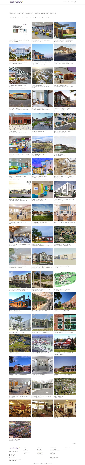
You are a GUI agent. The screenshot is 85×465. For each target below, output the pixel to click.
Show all (74, 443)
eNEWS (65, 449)
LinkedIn (12, 455)
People (25, 449)
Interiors (52, 454)
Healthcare (29, 13)
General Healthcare (47, 17)
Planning (52, 453)
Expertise (53, 13)
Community (45, 13)
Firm (25, 447)
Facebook (12, 454)
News (25, 453)
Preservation (53, 456)
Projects (39, 447)
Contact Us (67, 447)
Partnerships (27, 452)
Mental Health (13, 17)
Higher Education (55, 450)
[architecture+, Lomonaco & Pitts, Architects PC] (16, 1)
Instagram (12, 457)
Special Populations (23, 17)
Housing (37, 13)
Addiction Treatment (35, 17)
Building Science (54, 457)
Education (20, 13)
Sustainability (54, 458)
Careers (26, 450)
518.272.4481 (14, 451)
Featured (12, 13)
